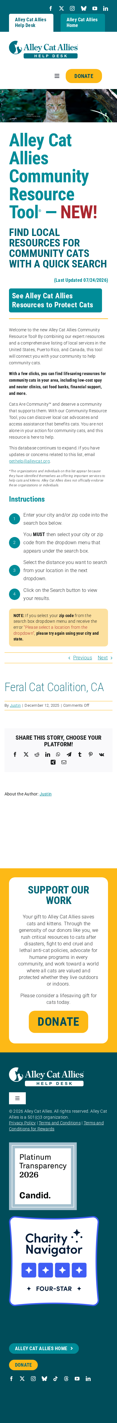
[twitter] (61, 8)
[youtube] (94, 8)
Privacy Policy (22, 1122)
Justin (15, 705)
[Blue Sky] (83, 8)
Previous (82, 658)
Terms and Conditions (60, 1122)
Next (103, 658)
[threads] (66, 1378)
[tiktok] (55, 1378)
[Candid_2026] (43, 1144)
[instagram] (72, 8)
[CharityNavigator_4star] (54, 1218)
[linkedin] (105, 8)
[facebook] (50, 8)
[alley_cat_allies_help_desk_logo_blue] (43, 43)
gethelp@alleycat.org (29, 461)
